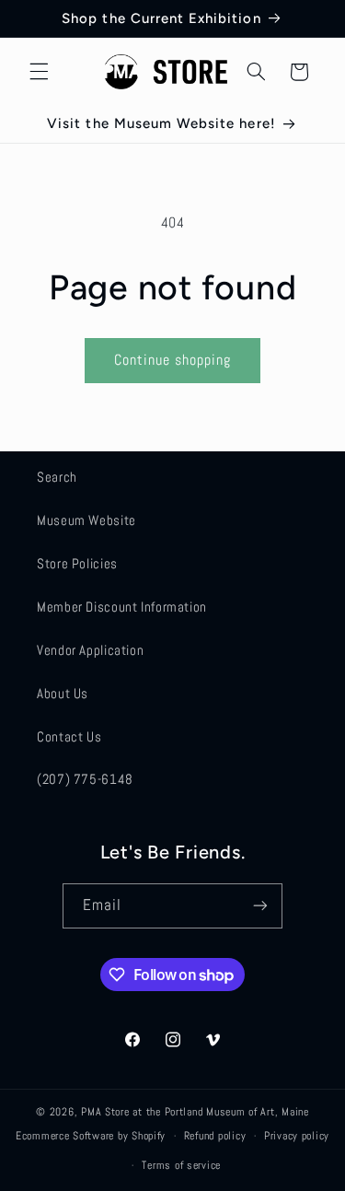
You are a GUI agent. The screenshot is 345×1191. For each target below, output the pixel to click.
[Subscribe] (260, 905)
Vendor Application (90, 650)
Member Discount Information (122, 607)
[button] (38, 72)
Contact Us (69, 737)
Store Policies (77, 563)
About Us (62, 693)
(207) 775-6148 (85, 779)
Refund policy (215, 1135)
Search (57, 477)
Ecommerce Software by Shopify (91, 1135)
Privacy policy (296, 1135)
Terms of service (181, 1165)
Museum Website (86, 520)
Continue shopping (173, 360)
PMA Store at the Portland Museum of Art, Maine (195, 1111)
